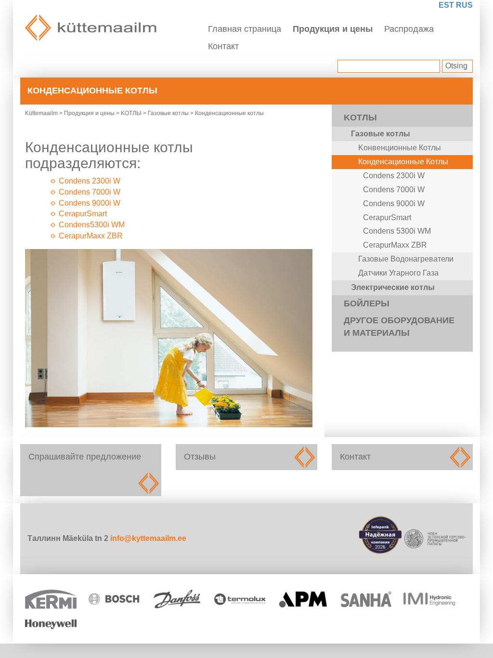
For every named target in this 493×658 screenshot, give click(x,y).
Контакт (223, 46)
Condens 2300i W (89, 181)
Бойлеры (366, 303)
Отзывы (246, 457)
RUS (464, 5)
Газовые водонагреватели (406, 259)
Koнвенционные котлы (399, 148)
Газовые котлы (168, 113)
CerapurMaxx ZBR (91, 236)
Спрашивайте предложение (90, 470)
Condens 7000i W (89, 192)
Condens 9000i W (89, 203)
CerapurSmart (83, 214)
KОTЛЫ (131, 113)
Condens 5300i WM (397, 231)
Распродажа (409, 29)
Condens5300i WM (92, 225)
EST (446, 5)
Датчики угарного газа (398, 273)
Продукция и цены (333, 29)
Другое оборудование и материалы (399, 327)
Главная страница (244, 29)
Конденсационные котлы (403, 162)
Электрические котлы (393, 287)
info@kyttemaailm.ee (148, 538)
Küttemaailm (41, 113)
